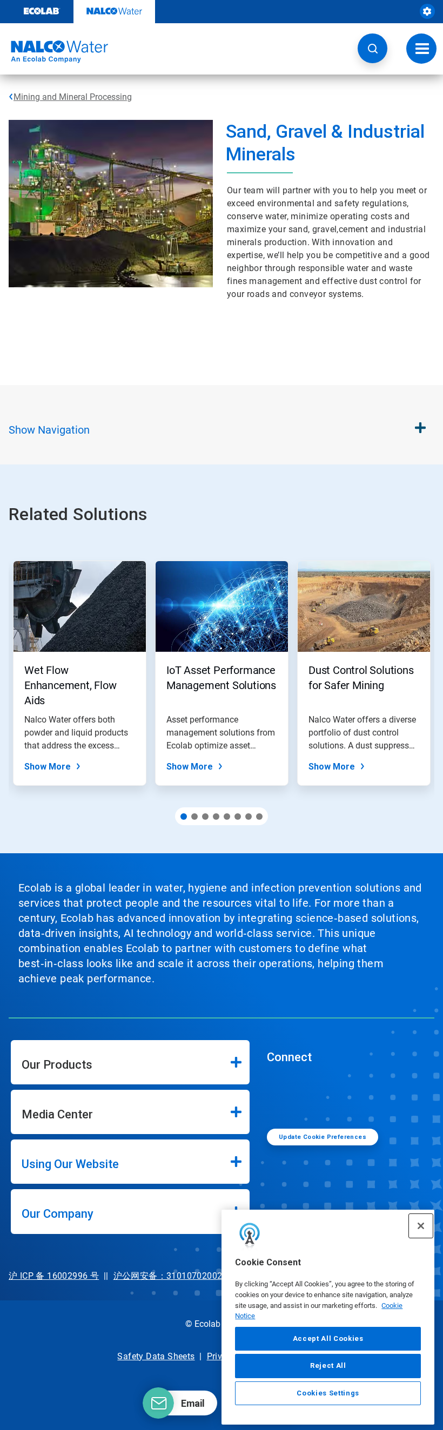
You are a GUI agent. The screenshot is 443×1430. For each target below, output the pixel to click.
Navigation (49, 429)
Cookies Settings (328, 1393)
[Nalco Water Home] (54, 51)
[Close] (421, 1226)
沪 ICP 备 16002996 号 (54, 1276)
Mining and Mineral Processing (73, 97)
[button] (372, 48)
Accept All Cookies (328, 1338)
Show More (47, 766)
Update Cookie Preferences (322, 1137)
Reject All (328, 1365)
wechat (283, 1095)
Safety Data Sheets (155, 1356)
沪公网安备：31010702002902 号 (181, 1276)
